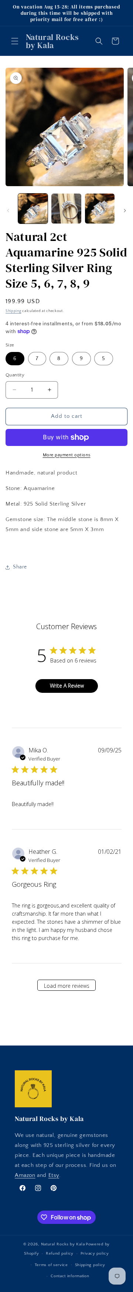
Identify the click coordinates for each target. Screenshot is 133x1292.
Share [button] (20, 567)
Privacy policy (95, 1253)
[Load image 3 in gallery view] (100, 208)
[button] (15, 41)
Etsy (53, 1175)
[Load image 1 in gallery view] (33, 208)
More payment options (67, 455)
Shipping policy (90, 1265)
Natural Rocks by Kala (63, 1244)
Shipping (13, 311)
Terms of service (51, 1265)
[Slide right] (125, 210)
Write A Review (67, 685)
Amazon (25, 1175)
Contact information (70, 1276)
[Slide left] (8, 210)
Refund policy (60, 1253)
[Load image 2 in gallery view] (66, 208)
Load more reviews (66, 985)
